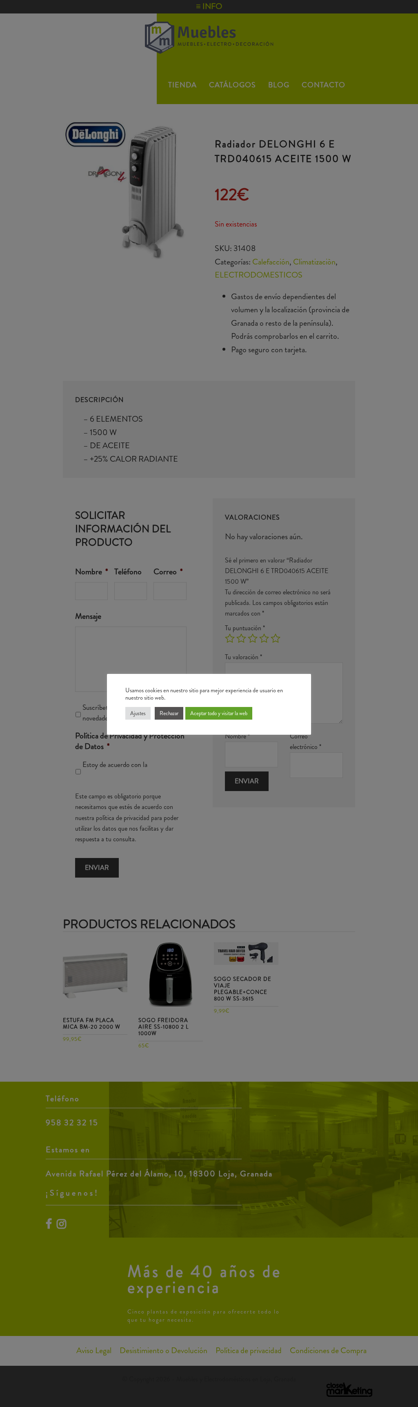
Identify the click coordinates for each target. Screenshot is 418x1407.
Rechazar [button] (169, 713)
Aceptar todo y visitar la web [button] (218, 713)
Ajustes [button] (138, 713)
